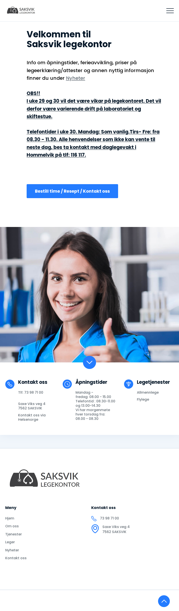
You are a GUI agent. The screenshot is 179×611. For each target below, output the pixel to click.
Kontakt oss (16, 558)
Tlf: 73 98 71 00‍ (30, 392)
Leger (10, 542)
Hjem (9, 518)
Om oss (12, 526)
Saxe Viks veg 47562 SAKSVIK (31, 406)
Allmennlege (148, 392)
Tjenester (13, 534)
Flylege (143, 399)
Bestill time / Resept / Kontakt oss (72, 191)
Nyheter (12, 550)
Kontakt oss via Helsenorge (32, 417)
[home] (21, 10)
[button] (170, 10)
